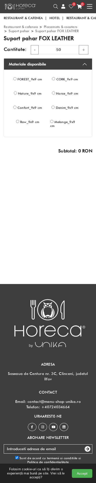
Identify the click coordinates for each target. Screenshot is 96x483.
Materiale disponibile (27, 64)
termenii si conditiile (62, 458)
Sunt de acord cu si (49, 460)
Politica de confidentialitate (48, 462)
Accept (82, 473)
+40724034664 (55, 407)
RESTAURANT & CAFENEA (25, 18)
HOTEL (56, 18)
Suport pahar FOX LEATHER (57, 31)
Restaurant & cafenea (21, 27)
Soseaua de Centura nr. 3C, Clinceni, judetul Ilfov (48, 376)
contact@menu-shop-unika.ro (54, 401)
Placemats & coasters (60, 27)
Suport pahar (19, 31)
